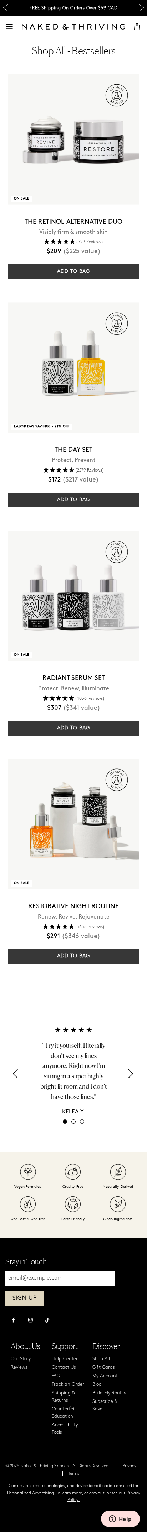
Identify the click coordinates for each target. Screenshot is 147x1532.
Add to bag (73, 271)
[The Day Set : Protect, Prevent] (73, 367)
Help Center (65, 1359)
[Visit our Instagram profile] (30, 1321)
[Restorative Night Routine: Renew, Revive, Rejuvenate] (73, 824)
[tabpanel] (73, 1071)
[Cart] (137, 27)
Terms (73, 1474)
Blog (97, 1384)
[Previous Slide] (5, 8)
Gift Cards (103, 1367)
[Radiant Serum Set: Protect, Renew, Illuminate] (73, 596)
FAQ (56, 1376)
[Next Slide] (141, 8)
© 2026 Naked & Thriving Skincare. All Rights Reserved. (57, 1466)
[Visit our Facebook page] (13, 1321)
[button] (16, 1076)
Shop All (101, 1359)
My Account (105, 1376)
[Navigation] (9, 26)
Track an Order (68, 1384)
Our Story (21, 1359)
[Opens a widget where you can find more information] (120, 1519)
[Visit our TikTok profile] (47, 1319)
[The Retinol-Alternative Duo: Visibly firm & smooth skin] (73, 139)
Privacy (129, 1466)
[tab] (65, 1121)
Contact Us (64, 1367)
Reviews (19, 1367)
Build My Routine (110, 1393)
